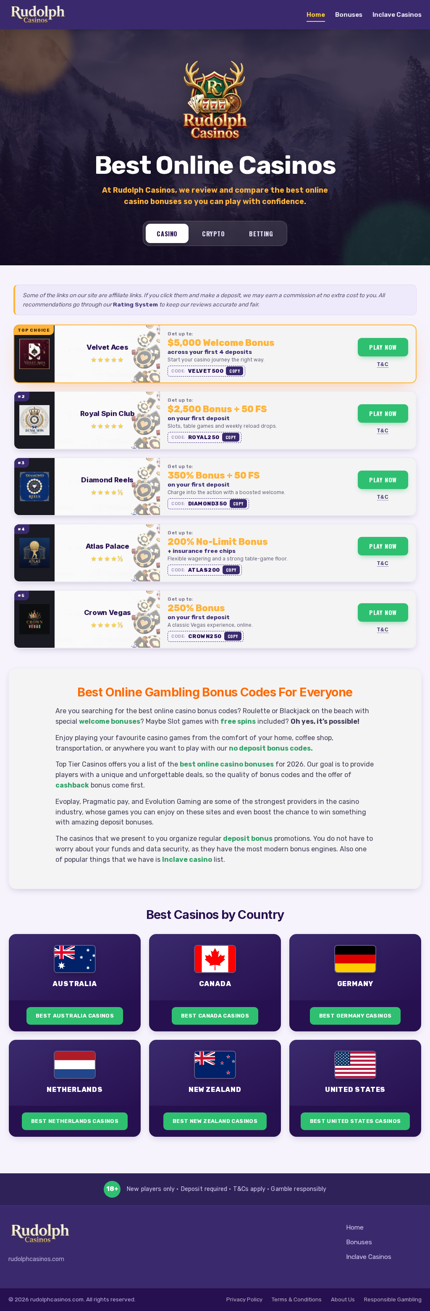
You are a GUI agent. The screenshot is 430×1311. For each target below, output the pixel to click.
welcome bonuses (109, 721)
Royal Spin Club (107, 413)
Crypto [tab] (213, 233)
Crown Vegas (107, 612)
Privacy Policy (244, 1299)
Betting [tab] (261, 233)
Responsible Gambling (393, 1299)
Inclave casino (187, 860)
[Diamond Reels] (34, 486)
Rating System (135, 304)
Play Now (383, 347)
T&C (382, 364)
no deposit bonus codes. (271, 748)
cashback (72, 785)
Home (316, 14)
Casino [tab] (167, 233)
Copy (234, 371)
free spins (238, 721)
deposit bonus (248, 839)
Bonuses (348, 14)
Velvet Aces (107, 347)
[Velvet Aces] (34, 353)
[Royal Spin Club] (34, 420)
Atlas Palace (107, 546)
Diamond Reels (107, 480)
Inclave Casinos (397, 14)
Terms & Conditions (297, 1299)
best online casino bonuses (227, 764)
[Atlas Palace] (34, 552)
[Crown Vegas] (34, 619)
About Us (343, 1299)
